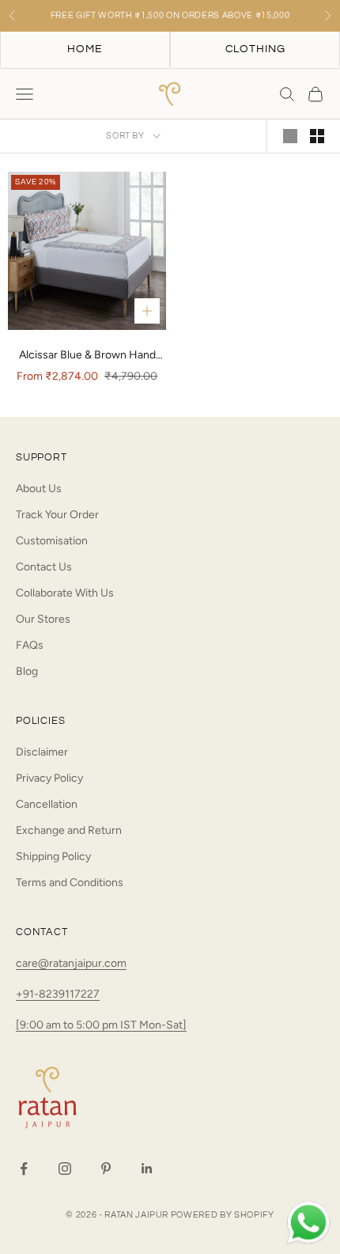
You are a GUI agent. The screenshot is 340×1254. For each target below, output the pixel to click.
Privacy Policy (49, 778)
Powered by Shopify (222, 1214)
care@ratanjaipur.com (71, 963)
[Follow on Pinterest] (106, 1168)
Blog (27, 671)
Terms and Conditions (69, 882)
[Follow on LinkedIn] (147, 1168)
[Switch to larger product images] (290, 136)
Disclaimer (42, 752)
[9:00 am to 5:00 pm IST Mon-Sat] (101, 1025)
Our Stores (43, 619)
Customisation (52, 540)
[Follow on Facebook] (24, 1168)
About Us (39, 488)
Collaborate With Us (65, 593)
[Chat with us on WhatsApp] (308, 1223)
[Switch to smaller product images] (317, 136)
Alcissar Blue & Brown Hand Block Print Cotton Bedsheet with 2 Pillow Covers (87, 356)
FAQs (29, 645)
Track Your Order (57, 514)
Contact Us (44, 567)
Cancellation (46, 804)
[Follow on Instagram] (65, 1168)
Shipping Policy (53, 856)
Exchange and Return (69, 830)
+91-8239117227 (58, 994)
